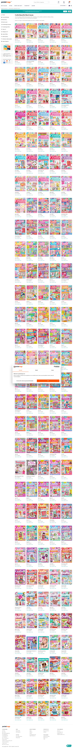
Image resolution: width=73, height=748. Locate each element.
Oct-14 (62, 520)
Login (44, 738)
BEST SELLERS (4, 5)
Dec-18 (39, 279)
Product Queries (46, 730)
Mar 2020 (17, 214)
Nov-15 (39, 454)
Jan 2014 (51, 563)
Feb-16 (62, 432)
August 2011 (29, 717)
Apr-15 (39, 498)
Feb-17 (28, 388)
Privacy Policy (4, 739)
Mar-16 (51, 432)
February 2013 (29, 629)
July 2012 (17, 673)
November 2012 (64, 629)
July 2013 (28, 607)
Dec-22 (62, 39)
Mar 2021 (40, 148)
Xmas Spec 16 (17, 410)
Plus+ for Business (5, 738)
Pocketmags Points (33, 734)
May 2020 (52, 192)
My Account (4, 22)
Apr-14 (16, 563)
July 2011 (40, 717)
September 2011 (18, 717)
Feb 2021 (51, 148)
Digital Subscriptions (4, 8)
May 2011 (63, 717)
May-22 (39, 83)
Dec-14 (28, 520)
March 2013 (17, 629)
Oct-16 (28, 410)
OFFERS (10, 5)
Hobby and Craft (18, 5)
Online (31, 733)
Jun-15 (16, 498)
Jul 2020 (28, 192)
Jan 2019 (16, 279)
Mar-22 (62, 83)
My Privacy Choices (5, 744)
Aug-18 (39, 301)
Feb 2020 (28, 214)
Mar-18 (39, 323)
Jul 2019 (63, 236)
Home (3, 14)
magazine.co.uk (59, 733)
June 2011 (52, 717)
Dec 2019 (51, 214)
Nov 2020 (28, 170)
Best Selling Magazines (6, 733)
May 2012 (51, 673)
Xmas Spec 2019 (18, 236)
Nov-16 (62, 388)
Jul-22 (16, 83)
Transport (26, 5)
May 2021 (17, 148)
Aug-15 (51, 476)
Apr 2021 (28, 148)
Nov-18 (51, 279)
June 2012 (28, 673)
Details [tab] (36, 370)
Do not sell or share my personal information (25, 380)
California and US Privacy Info (7, 740)
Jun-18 (62, 301)
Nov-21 (51, 105)
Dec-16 (51, 388)
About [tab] (52, 370)
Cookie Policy (4, 743)
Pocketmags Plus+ (6, 26)
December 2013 (64, 563)
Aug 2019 (51, 236)
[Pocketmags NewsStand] (6, 2)
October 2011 (63, 695)
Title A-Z (4, 29)
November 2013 (18, 585)
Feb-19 (62, 257)
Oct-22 (39, 61)
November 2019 (64, 214)
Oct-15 (62, 454)
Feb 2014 (40, 563)
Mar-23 (28, 39)
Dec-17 (16, 345)
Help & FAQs (18, 730)
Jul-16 (62, 410)
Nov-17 (28, 345)
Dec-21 (39, 105)
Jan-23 (51, 39)
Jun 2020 (40, 192)
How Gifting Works (19, 736)
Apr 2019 (40, 257)
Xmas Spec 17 (41, 345)
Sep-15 (39, 476)
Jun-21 (62, 126)
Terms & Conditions (5, 741)
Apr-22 (51, 83)
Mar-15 (51, 498)
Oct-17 (51, 345)
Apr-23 (16, 39)
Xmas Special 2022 (30, 61)
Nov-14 (39, 520)
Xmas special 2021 (65, 105)
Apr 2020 (63, 192)
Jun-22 (28, 83)
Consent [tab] (20, 370)
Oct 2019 (28, 236)
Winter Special (29, 279)
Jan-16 (16, 454)
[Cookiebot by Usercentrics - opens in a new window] (54, 366)
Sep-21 (28, 126)
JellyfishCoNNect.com (60, 734)
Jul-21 (51, 126)
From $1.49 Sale (5, 17)
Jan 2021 (63, 148)
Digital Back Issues (17, 8)
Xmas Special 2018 (65, 279)
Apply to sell (45, 737)
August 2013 (63, 585)
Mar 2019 (51, 257)
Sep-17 (62, 345)
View (16, 42)
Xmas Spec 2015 (53, 454)
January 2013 (40, 629)
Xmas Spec (52, 520)
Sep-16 (39, 410)
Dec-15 (28, 454)
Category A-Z (5, 31)
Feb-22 (16, 105)
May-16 (28, 432)
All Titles (3, 730)
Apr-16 (39, 432)
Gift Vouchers (5, 36)
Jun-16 (16, 432)
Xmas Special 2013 (30, 585)
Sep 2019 (40, 236)
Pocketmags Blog (5, 735)
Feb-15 (62, 498)
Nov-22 (16, 61)
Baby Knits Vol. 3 (18, 607)
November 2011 (53, 695)
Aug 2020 (17, 192)
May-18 (16, 323)
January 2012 (29, 695)
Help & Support (5, 41)
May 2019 (28, 257)
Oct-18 (16, 301)
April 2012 (63, 673)
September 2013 (53, 585)
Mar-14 (28, 563)
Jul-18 (51, 301)
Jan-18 (62, 323)
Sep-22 (51, 61)
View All (7, 50)
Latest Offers (5, 34)
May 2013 (51, 607)
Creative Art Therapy (31, 476)
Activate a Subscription (7, 38)
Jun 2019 (16, 257)
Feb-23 (39, 39)
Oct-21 (16, 126)
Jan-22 (28, 105)
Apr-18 (28, 323)
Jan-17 (39, 388)
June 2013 (40, 607)
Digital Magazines (32, 735)
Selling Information (46, 736)
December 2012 (53, 629)
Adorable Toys (41, 673)
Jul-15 (62, 476)
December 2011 (41, 695)
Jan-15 (16, 520)
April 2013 (63, 607)
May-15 (28, 498)
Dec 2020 (17, 170)
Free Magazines (4, 734)
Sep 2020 (63, 170)
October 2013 (40, 585)
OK (48, 380)
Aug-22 (62, 61)
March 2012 (17, 695)
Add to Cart (19, 42)
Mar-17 (16, 388)
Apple (31, 730)
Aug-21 (39, 126)
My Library (4, 19)
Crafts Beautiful (10, 8)
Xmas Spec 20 (41, 170)
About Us (58, 730)
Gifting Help (18, 737)
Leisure (33, 5)
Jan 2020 (40, 214)
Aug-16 (51, 410)
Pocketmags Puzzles (6, 24)
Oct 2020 (51, 170)
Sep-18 (28, 301)
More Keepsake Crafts (19, 476)
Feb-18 (51, 323)
